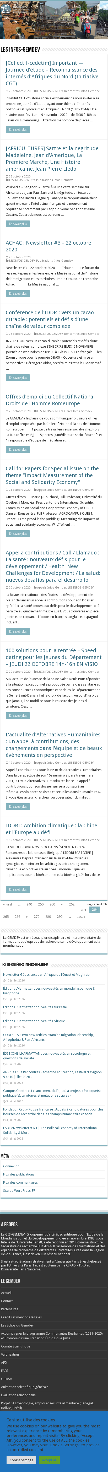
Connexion (11, 1166)
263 (83, 910)
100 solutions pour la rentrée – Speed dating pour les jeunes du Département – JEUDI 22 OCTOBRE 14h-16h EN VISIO (54, 657)
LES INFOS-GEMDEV (50, 91)
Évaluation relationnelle (18, 1395)
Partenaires (9, 1309)
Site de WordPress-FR (19, 1191)
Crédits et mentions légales (21, 1317)
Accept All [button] (49, 1460)
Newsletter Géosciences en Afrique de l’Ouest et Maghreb (46, 975)
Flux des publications (19, 1174)
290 (59, 917)
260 (52, 904)
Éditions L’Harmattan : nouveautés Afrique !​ (35, 1021)
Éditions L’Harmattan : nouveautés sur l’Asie (35, 1007)
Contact (7, 1301)
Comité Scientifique (15, 1346)
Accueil (6, 1293)
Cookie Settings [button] (21, 1460)
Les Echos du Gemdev (17, 1325)
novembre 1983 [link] (83, 1238)
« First (7, 904)
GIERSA (6, 1379)
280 (48, 917)
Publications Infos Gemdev (54, 180)
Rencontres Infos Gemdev (81, 91)
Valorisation (10, 1354)
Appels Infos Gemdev (51, 490)
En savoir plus (18, 129)
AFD (4, 1363)
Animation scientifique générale (24, 1387)
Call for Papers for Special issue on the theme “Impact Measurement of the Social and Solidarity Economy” (52, 475)
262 (71, 904)
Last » (81, 917)
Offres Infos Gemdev (78, 411)
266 (17, 917)
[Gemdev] (54, 9)
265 (6, 917)
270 (36, 917)
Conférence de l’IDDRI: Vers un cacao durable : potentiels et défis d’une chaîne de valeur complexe (50, 319)
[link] (83, 1238)
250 (41, 904)
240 (29, 904)
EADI (4, 1371)
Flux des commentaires (20, 1182)
